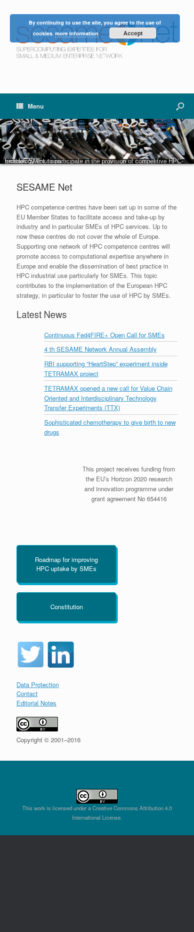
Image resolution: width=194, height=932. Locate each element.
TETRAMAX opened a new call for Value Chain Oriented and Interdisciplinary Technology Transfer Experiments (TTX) (108, 398)
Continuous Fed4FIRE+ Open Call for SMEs (104, 334)
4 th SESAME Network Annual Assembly (100, 348)
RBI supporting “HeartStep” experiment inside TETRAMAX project (106, 368)
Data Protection (37, 684)
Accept (133, 33)
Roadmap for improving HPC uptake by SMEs (66, 564)
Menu (36, 105)
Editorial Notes (36, 702)
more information (76, 33)
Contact (27, 693)
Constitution (66, 606)
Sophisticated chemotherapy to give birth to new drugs (110, 427)
